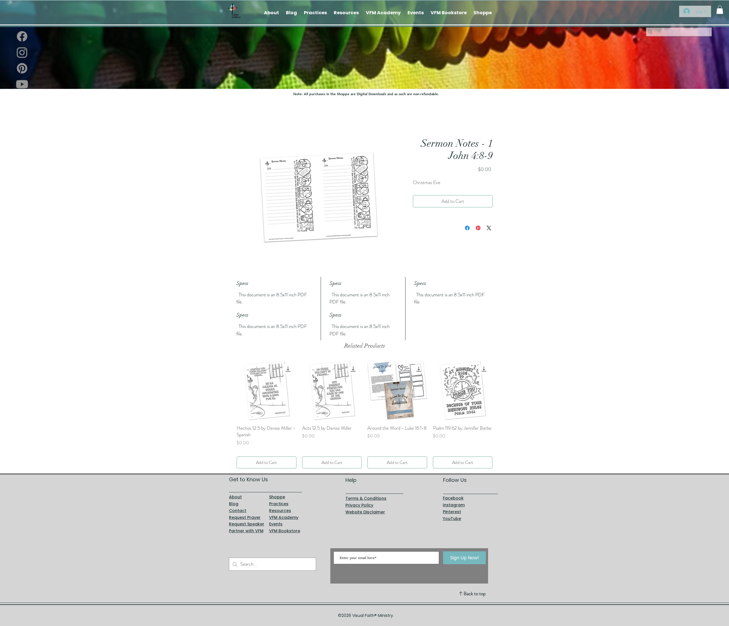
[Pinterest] (22, 68)
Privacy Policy (359, 498)
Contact (237, 504)
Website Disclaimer (365, 505)
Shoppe (277, 490)
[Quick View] (266, 390)
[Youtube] (22, 84)
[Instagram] (22, 52)
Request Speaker (246, 517)
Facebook (453, 491)
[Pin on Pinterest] (478, 228)
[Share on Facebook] (467, 228)
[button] (719, 9)
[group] (364, 411)
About (235, 490)
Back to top (475, 587)
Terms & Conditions (365, 492)
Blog (233, 497)
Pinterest (452, 505)
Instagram (454, 498)
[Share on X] (489, 228)
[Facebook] (22, 36)
